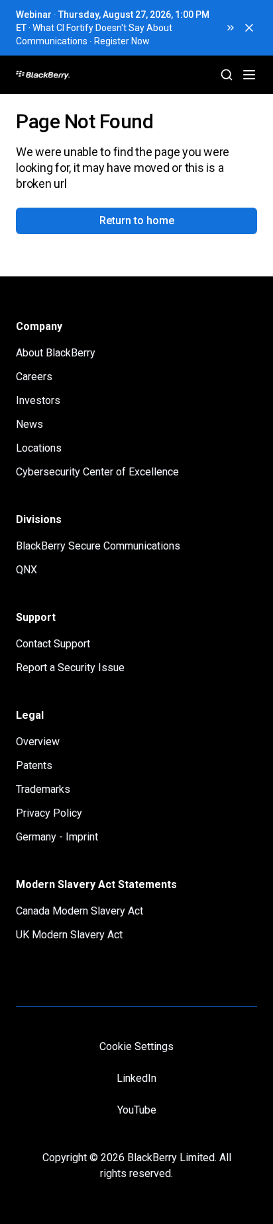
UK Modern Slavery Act (69, 934)
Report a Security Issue (70, 667)
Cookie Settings (136, 1046)
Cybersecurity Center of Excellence (97, 472)
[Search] (226, 74)
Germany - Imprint (57, 837)
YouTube (136, 1110)
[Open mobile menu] (249, 75)
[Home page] (93, 74)
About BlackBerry (55, 353)
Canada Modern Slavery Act (79, 911)
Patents (34, 765)
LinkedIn (136, 1078)
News (29, 424)
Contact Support (53, 643)
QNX (26, 569)
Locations (39, 448)
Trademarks (43, 789)
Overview (38, 741)
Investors (38, 400)
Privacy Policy (49, 813)
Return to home (136, 220)
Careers (34, 376)
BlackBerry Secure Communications (98, 546)
